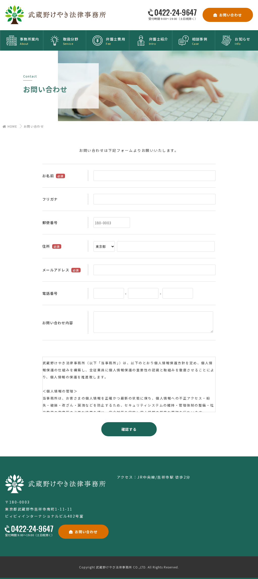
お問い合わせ (230, 14)
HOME (11, 126)
